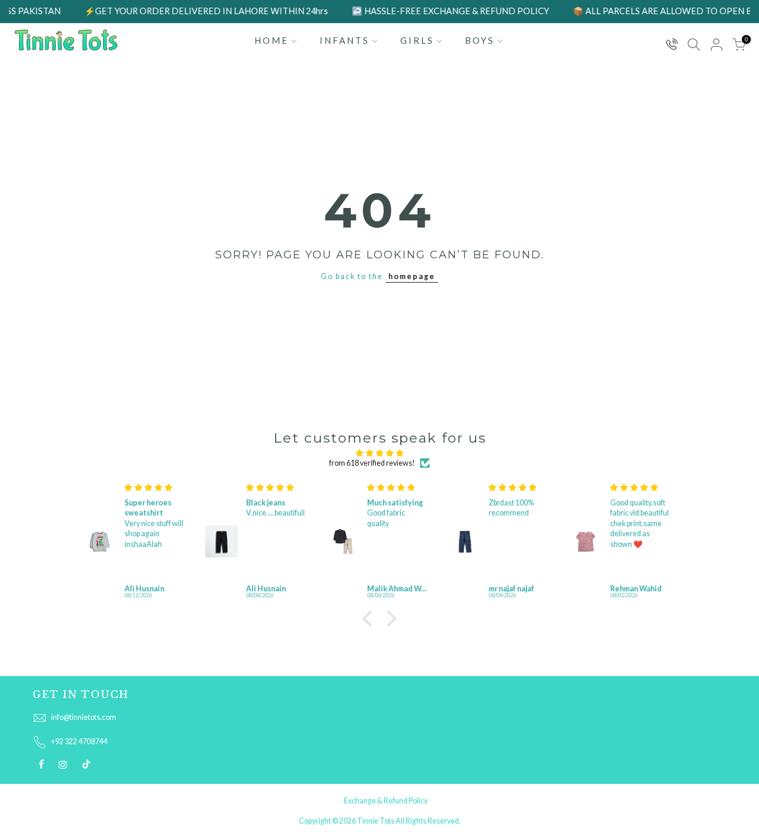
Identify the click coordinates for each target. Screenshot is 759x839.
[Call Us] (671, 45)
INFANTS (344, 40)
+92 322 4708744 (79, 741)
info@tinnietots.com (83, 717)
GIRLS (417, 40)
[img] (379, 453)
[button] (370, 618)
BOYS (480, 40)
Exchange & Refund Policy (386, 800)
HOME (271, 40)
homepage (411, 276)
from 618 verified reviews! (372, 463)
